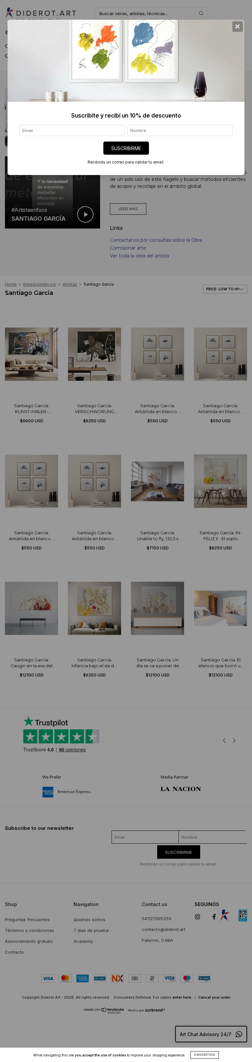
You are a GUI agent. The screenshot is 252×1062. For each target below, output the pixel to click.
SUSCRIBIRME (126, 148)
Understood (204, 1054)
